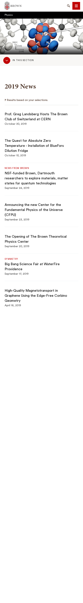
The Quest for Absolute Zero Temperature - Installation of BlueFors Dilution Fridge (34, 145)
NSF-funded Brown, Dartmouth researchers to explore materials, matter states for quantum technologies (36, 178)
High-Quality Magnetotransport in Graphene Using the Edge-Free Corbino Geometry (36, 295)
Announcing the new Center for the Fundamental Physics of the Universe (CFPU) (34, 210)
